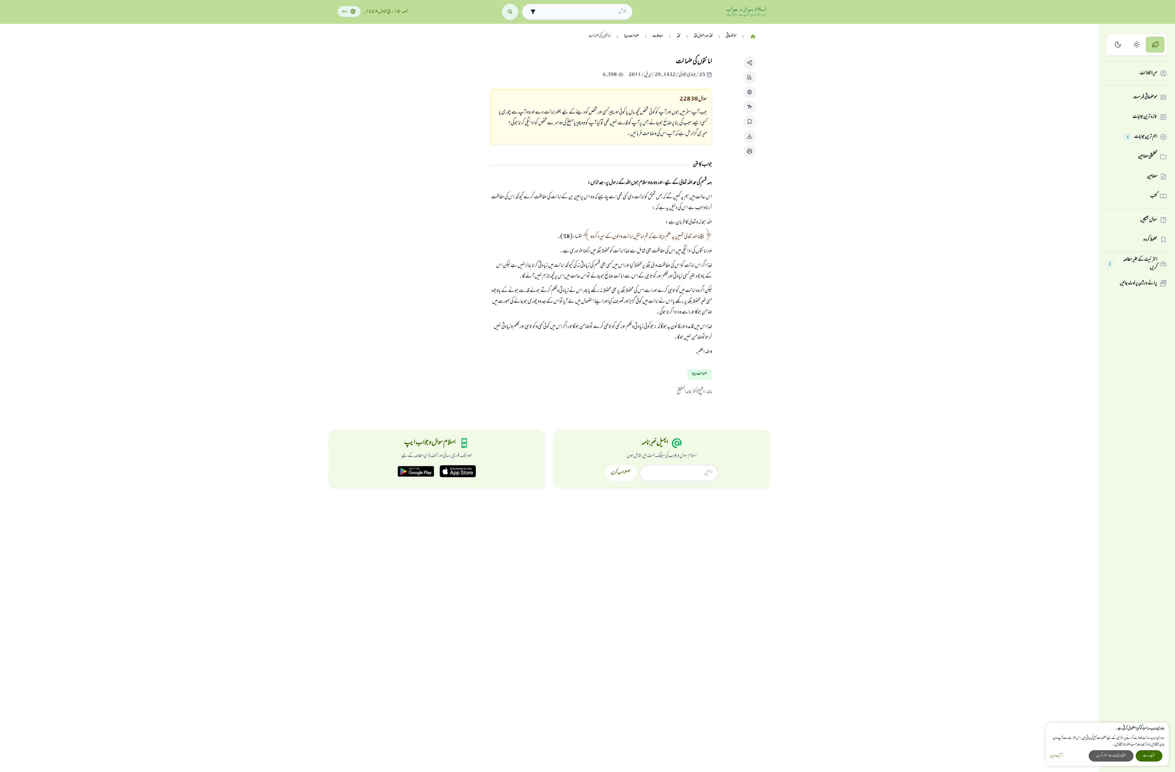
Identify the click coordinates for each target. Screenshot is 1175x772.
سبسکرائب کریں (621, 473)
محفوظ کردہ (1150, 239)
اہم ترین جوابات (1142, 137)
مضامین (1152, 176)
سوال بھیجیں (1148, 220)
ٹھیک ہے (1149, 755)
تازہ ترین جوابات (1145, 117)
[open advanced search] (532, 11)
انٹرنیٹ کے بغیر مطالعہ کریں (1133, 264)
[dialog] (1107, 744)
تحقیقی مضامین (1147, 156)
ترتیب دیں (1056, 756)
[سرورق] (753, 36)
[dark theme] (1118, 45)
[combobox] (582, 12)
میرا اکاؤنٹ (1148, 73)
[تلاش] (510, 12)
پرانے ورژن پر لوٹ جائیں (1138, 283)
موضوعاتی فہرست (1145, 97)
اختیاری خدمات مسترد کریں (1111, 755)
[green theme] (1155, 45)
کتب (1153, 196)
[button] (749, 63)
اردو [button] (344, 11)
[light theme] (1136, 45)
